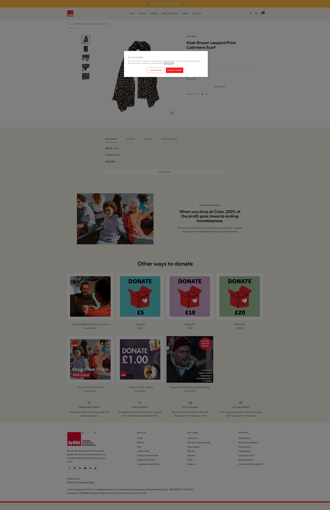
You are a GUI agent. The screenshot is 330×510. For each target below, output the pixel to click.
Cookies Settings (156, 70)
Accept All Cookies (175, 70)
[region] (166, 64)
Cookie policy (169, 63)
